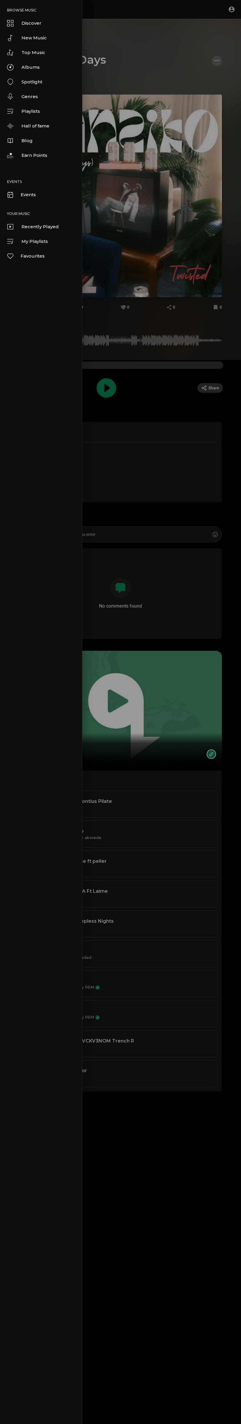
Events (28, 194)
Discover (31, 23)
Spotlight (31, 82)
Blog (27, 140)
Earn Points (34, 155)
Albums (30, 67)
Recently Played (40, 226)
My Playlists (34, 241)
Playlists (30, 111)
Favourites (33, 256)
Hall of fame (35, 126)
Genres (29, 96)
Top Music (33, 52)
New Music (34, 38)
